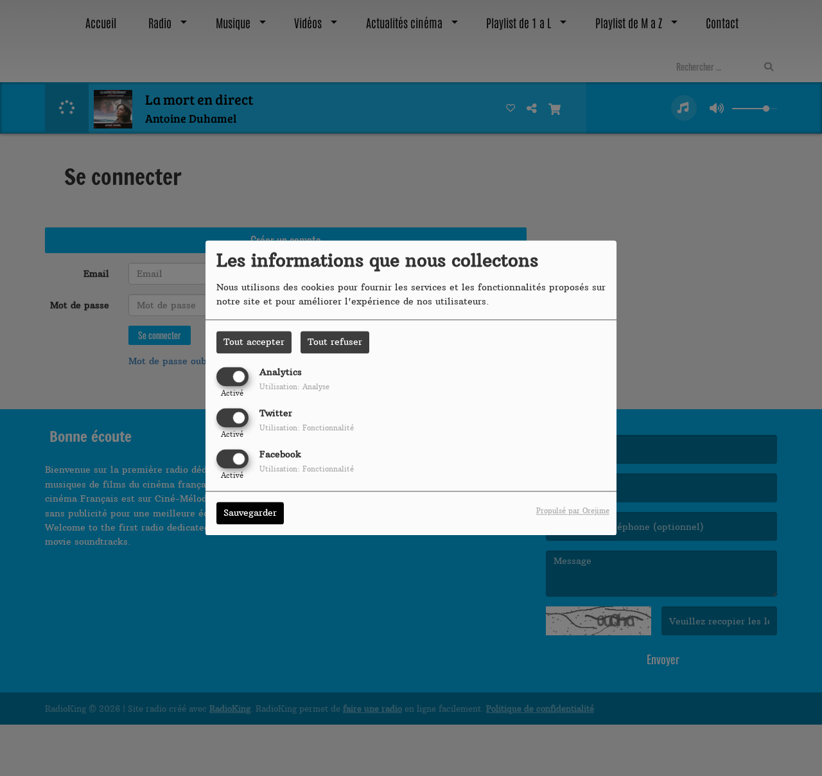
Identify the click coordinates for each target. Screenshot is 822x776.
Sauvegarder (250, 513)
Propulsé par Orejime (572, 511)
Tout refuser (335, 342)
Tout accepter (253, 342)
